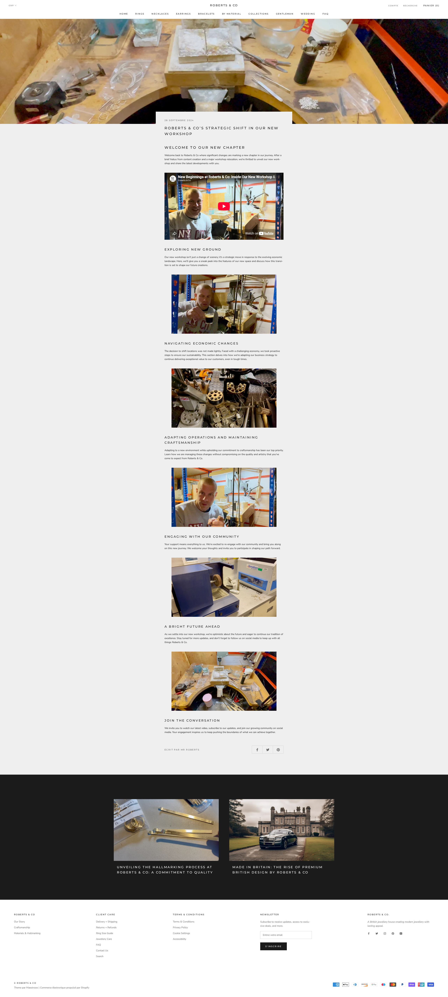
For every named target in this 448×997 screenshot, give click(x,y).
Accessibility (179, 939)
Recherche (410, 6)
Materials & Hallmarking (27, 933)
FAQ (325, 13)
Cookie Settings (181, 933)
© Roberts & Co (25, 983)
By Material (231, 13)
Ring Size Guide (104, 933)
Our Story (19, 921)
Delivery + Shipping (106, 921)
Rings (139, 13)
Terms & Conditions (183, 921)
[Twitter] (377, 933)
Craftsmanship (22, 927)
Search (99, 956)
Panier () (431, 5)
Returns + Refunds (106, 927)
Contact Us (102, 950)
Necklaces (160, 13)
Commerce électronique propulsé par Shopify (64, 987)
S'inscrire (273, 946)
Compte (393, 6)
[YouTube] (401, 933)
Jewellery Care (104, 939)
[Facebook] (369, 933)
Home (124, 13)
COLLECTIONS (258, 13)
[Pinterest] (393, 933)
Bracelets (206, 13)
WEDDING (308, 13)
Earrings (183, 13)
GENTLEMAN (285, 13)
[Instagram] (385, 933)
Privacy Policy (180, 927)
